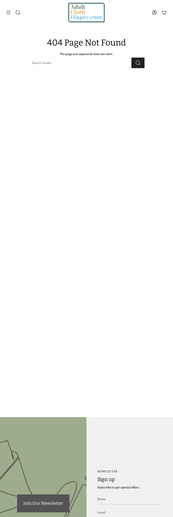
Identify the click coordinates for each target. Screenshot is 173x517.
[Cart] (164, 12)
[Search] (138, 63)
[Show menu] (8, 12)
